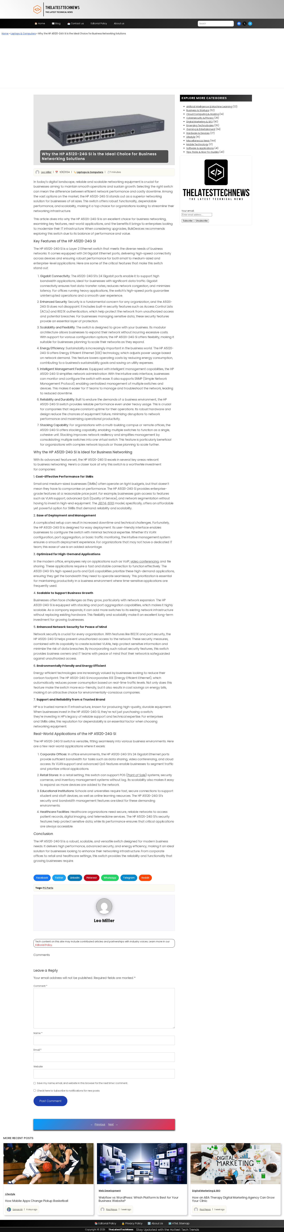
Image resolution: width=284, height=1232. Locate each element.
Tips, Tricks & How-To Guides (202, 152)
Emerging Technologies (200, 125)
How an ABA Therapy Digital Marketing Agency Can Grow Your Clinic (233, 1199)
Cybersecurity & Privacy (200, 118)
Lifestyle (190, 137)
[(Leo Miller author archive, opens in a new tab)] (104, 913)
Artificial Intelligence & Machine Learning (209, 106)
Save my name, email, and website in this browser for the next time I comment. (82, 1083)
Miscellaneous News (198, 140)
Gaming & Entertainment (200, 129)
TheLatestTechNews (120, 1229)
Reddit (145, 877)
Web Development (110, 1190)
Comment (40, 986)
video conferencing (144, 561)
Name (38, 1033)
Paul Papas (111, 1209)
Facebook (42, 877)
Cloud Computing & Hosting (202, 114)
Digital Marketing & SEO (199, 121)
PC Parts (48, 888)
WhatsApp (110, 877)
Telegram (129, 877)
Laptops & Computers (23, 33)
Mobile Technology (197, 144)
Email (37, 1050)
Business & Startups (197, 110)
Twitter (59, 877)
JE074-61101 (106, 503)
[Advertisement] (142, 63)
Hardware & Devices (198, 133)
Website (38, 1066)
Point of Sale (137, 775)
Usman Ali (18, 1209)
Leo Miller (46, 172)
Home (5, 33)
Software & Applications (200, 148)
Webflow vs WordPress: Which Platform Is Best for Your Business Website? (138, 1199)
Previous (100, 1124)
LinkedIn (75, 877)
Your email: (188, 210)
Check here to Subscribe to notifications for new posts (68, 1090)
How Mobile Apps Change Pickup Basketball (36, 1200)
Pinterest (91, 877)
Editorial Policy (43, 945)
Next (111, 1124)
